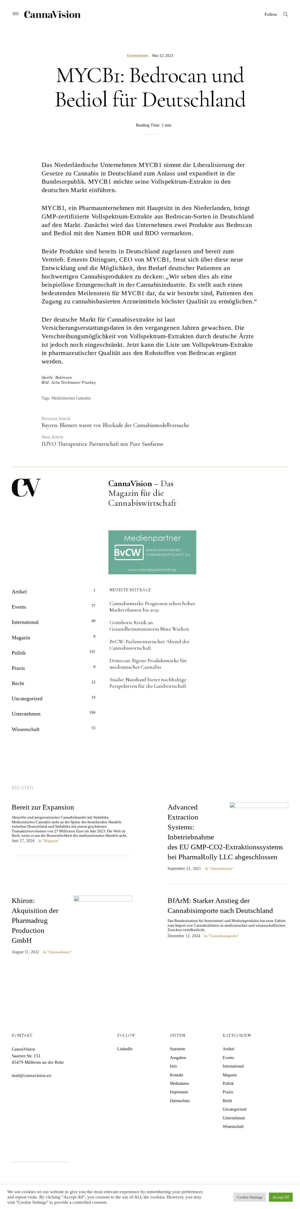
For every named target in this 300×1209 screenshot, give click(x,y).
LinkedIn (124, 1049)
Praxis (18, 668)
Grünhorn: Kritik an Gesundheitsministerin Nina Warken (149, 625)
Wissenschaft (26, 729)
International (25, 622)
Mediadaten (179, 1083)
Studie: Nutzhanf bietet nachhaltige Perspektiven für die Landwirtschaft (148, 682)
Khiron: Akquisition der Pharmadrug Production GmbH (35, 920)
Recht (18, 683)
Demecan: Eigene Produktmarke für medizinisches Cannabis (148, 663)
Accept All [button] (280, 1197)
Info (173, 1066)
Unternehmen (137, 55)
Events (19, 607)
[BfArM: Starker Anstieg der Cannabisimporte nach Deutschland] (228, 923)
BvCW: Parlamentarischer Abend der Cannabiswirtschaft (150, 644)
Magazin (21, 638)
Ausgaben (178, 1058)
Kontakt (176, 1075)
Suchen (86, 1154)
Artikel (19, 592)
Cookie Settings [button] (249, 1197)
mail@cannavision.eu (31, 1075)
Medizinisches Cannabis (71, 398)
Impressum (179, 1092)
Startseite (177, 1049)
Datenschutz (180, 1101)
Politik (19, 653)
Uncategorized (27, 698)
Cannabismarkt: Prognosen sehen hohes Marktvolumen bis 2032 (152, 606)
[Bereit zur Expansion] (72, 829)
